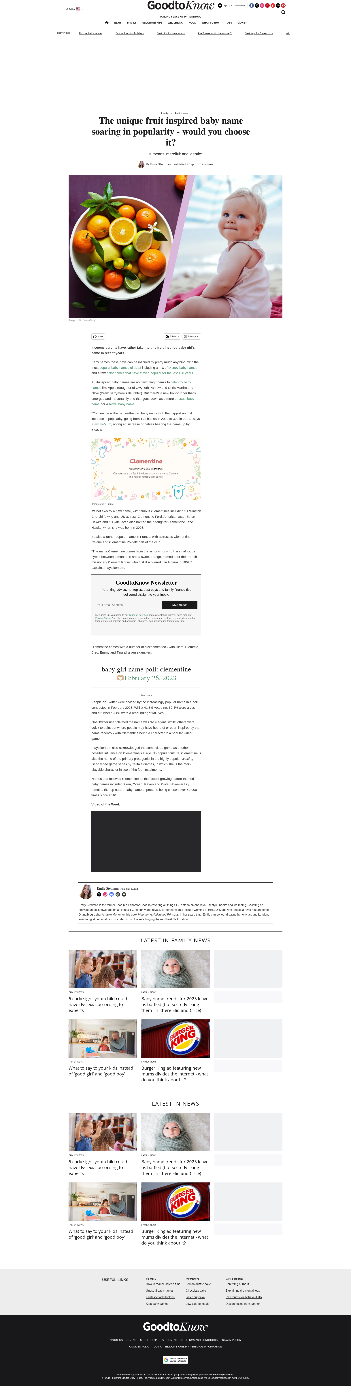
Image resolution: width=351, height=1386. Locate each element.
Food (192, 22)
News (118, 22)
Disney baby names (182, 368)
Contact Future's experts (145, 1340)
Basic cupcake (195, 1297)
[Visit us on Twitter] (257, 5)
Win (288, 33)
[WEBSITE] (119, 894)
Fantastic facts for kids (160, 1297)
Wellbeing (175, 22)
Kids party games (157, 1303)
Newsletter (193, 336)
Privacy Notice (103, 618)
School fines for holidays (130, 33)
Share (100, 336)
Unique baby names (90, 33)
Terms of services (139, 615)
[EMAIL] (125, 894)
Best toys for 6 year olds (259, 33)
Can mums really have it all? (244, 1297)
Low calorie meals (197, 1303)
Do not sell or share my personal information (188, 1346)
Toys (228, 22)
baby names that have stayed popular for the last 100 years (150, 373)
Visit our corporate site (221, 1374)
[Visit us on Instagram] (262, 5)
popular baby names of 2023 (120, 368)
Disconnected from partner (243, 1303)
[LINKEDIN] (112, 894)
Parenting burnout (237, 1284)
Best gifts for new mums (171, 33)
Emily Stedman (160, 164)
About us (116, 1340)
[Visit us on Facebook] (251, 5)
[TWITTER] (100, 894)
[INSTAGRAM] (106, 894)
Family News (181, 113)
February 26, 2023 (150, 677)
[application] (146, 841)
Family (131, 22)
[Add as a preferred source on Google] (175, 1360)
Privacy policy (230, 1340)
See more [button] (146, 695)
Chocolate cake (196, 1290)
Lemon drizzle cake (198, 1284)
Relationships (152, 22)
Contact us (175, 1340)
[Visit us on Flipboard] (273, 5)
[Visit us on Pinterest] (267, 5)
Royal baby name (122, 404)
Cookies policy (140, 1346)
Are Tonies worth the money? (215, 33)
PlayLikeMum (101, 424)
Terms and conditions (202, 1340)
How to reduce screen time (163, 1284)
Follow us (174, 336)
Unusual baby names (159, 1290)
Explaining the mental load (243, 1290)
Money (242, 22)
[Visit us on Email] (278, 5)
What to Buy (211, 22)
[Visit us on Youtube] (283, 5)
